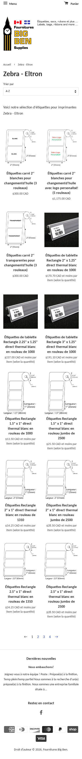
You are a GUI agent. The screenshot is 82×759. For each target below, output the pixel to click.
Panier (74, 4)
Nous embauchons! (41, 667)
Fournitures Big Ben (55, 749)
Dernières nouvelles (41, 659)
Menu (13, 4)
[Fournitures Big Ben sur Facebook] (41, 713)
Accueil (7, 64)
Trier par (8, 84)
